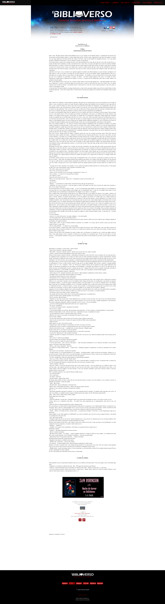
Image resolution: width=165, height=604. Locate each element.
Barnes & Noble (81, 513)
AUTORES (147, 3)
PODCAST (136, 3)
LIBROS (115, 3)
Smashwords (87, 513)
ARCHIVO (158, 3)
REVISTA (125, 3)
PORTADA (105, 3)
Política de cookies (82, 594)
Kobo (76, 513)
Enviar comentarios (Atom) (85, 566)
